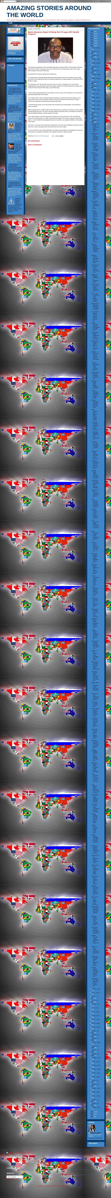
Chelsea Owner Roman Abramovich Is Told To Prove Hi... (95, 547)
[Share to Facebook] (61, 136)
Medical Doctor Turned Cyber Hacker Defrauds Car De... (95, 514)
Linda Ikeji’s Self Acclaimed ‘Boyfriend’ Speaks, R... (95, 493)
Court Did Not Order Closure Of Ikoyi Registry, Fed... (95, 127)
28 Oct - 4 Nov (96, 1073)
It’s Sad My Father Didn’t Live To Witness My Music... (95, 204)
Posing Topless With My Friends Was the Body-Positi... (94, 818)
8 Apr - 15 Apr (96, 97)
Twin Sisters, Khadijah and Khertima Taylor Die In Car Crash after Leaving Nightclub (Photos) (15, 128)
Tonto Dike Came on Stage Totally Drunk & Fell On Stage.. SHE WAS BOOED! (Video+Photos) (15, 148)
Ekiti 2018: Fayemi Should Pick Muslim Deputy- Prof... (94, 734)
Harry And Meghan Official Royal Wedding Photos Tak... (95, 558)
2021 (92, 1116)
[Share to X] (59, 136)
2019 (92, 1112)
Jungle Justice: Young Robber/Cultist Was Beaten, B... (95, 634)
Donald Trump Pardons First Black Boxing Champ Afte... (95, 972)
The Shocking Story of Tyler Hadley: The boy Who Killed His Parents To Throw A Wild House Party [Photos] (15, 91)
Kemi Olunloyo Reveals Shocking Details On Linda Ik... (95, 503)
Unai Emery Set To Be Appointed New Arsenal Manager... (95, 484)
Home (56, 189)
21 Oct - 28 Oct (96, 1069)
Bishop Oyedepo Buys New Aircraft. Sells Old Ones (95, 403)
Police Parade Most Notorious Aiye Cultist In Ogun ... (95, 788)
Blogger (72, 1186)
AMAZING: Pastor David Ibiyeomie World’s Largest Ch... (95, 623)
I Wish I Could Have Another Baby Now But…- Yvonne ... (95, 237)
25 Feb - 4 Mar (96, 74)
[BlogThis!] (58, 136)
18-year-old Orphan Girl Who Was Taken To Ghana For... (95, 644)
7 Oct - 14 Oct (96, 1061)
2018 (92, 45)
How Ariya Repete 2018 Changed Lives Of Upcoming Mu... (95, 676)
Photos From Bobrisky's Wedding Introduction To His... (95, 306)
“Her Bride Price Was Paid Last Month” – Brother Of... (95, 982)
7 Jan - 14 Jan (96, 47)
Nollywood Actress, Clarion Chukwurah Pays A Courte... (95, 849)
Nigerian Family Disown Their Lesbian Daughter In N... (95, 921)
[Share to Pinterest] (62, 136)
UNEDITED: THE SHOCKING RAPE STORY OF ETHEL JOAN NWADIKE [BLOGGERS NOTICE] (15, 108)
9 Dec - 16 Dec (96, 1096)
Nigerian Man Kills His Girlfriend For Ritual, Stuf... (95, 375)
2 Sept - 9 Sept (96, 1042)
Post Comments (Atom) (59, 194)
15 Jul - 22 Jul (96, 1015)
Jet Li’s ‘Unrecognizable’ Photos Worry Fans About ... (95, 580)
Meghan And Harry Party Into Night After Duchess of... (95, 137)
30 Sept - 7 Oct (96, 1057)
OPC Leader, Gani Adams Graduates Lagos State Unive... (95, 869)
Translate (19, 1179)
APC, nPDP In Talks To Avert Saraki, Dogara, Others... (95, 297)
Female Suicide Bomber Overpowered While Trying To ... (95, 249)
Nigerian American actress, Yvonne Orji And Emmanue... (95, 356)
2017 (92, 43)
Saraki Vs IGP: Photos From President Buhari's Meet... (95, 655)
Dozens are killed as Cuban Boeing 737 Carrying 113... (95, 345)
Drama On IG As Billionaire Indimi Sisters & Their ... (95, 859)
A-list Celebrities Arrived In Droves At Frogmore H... (95, 166)
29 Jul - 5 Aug (96, 1023)
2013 (92, 34)
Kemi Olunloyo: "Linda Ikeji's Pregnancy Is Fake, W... (95, 536)
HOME (10, 23)
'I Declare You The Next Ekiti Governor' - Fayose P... (95, 445)
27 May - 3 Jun (96, 989)
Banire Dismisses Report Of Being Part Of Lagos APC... (95, 176)
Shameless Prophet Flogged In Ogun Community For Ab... (95, 147)
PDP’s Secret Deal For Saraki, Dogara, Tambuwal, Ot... (95, 288)
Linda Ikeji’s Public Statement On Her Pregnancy (95, 335)
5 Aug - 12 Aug (96, 1027)
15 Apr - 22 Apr (96, 101)
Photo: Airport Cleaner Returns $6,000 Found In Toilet (95, 712)
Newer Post (31, 189)
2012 (92, 31)
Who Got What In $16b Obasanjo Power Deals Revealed (95, 767)
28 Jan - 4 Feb (96, 59)
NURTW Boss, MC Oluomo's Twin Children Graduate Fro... (95, 890)
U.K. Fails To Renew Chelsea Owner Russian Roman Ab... (95, 316)
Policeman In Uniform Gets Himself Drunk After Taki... (95, 268)
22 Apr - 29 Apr (96, 105)
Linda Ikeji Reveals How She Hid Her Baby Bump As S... (95, 723)
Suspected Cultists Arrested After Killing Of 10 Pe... (95, 930)
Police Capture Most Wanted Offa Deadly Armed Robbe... (95, 415)
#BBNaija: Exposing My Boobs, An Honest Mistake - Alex (95, 195)
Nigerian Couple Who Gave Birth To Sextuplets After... (95, 259)
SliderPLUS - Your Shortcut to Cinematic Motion (95, 696)
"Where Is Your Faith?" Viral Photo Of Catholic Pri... (95, 950)
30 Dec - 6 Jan (96, 1107)
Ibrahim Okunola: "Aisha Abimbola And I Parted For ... (95, 940)
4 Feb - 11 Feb (96, 63)
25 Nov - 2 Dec (96, 1088)
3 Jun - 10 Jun (96, 992)
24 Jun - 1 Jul (95, 1004)
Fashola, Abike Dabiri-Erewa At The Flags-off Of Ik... (95, 474)
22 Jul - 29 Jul (96, 1019)
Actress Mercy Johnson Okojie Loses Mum (95, 828)
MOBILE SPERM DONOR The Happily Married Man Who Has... (95, 755)
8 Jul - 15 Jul (95, 1012)
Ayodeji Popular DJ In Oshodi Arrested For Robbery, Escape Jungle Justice (14, 184)
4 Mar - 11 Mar (96, 78)
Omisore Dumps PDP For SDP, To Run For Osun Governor (95, 215)
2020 (92, 1114)
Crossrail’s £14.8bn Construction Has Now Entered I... (95, 426)
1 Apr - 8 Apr (95, 93)
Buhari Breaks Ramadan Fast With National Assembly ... (95, 839)
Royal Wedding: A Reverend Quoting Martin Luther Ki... (95, 185)
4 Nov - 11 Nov (96, 1077)
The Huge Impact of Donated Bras (95, 704)
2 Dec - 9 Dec (96, 1092)
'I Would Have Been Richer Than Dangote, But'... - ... (95, 366)
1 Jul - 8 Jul (95, 1008)
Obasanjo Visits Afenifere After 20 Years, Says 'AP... (95, 455)
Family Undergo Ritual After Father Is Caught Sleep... (95, 394)
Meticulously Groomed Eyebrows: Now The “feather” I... (95, 910)
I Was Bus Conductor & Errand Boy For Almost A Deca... (95, 464)
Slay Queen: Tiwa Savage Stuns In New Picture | (95, 880)
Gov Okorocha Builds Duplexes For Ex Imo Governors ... (95, 525)
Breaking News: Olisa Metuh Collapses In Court (95, 384)
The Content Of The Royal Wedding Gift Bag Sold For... (95, 798)
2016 (92, 41)
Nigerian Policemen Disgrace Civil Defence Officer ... (95, 156)
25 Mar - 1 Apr (96, 90)
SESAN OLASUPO (95, 1133)
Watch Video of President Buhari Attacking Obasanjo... (95, 687)
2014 (92, 36)
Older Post (79, 189)
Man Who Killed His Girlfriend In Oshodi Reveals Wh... (95, 744)
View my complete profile (95, 1138)
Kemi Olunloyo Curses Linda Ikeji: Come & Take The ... (95, 778)
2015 (92, 38)
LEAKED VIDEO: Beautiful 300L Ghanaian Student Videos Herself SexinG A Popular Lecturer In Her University (15, 167)
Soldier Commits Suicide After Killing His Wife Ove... (95, 326)
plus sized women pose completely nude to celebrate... (95, 808)
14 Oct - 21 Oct (96, 1065)
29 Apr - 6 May (96, 109)
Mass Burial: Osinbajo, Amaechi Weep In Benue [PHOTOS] (95, 665)
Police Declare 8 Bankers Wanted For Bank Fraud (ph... (95, 591)
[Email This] (56, 136)
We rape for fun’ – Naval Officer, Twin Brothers (95, 900)
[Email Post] (53, 136)
